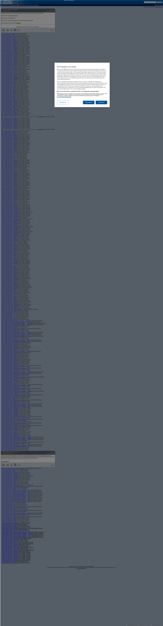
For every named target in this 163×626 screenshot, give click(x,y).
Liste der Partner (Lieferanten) (64, 97)
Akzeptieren (101, 102)
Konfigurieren (62, 102)
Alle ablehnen (88, 102)
